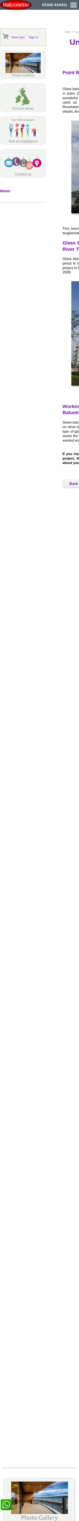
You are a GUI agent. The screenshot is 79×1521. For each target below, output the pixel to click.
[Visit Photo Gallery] (23, 78)
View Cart (18, 37)
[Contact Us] (23, 176)
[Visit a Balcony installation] (23, 144)
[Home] (17, 5)
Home (67, 32)
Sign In (33, 37)
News (5, 191)
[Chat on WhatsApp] (6, 1504)
